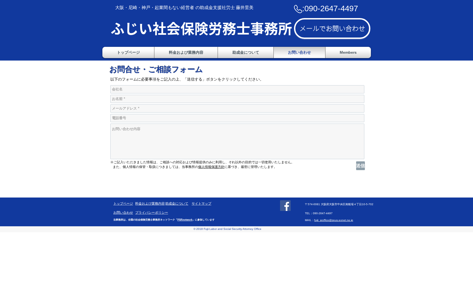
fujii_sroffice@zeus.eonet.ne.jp (333, 220)
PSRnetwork (184, 219)
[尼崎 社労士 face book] (285, 205)
